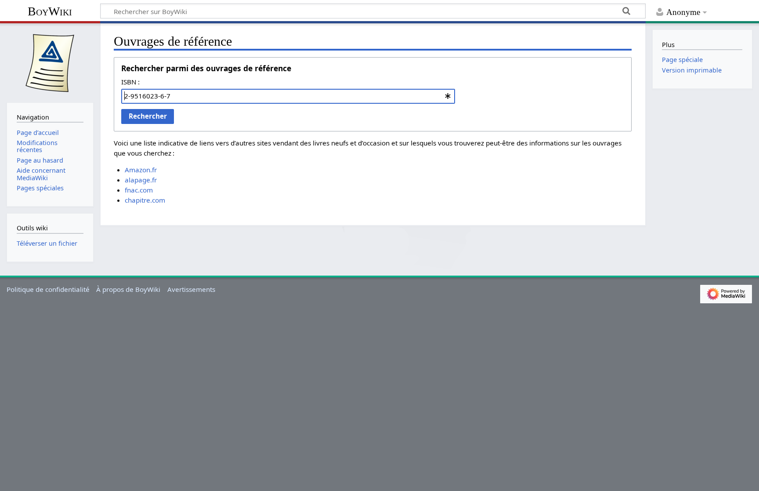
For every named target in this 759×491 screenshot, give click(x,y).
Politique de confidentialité (48, 289)
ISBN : (130, 81)
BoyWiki (50, 11)
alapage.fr (141, 179)
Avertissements (191, 289)
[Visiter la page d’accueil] (50, 62)
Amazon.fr (141, 169)
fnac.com (139, 189)
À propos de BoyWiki (128, 289)
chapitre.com (145, 200)
